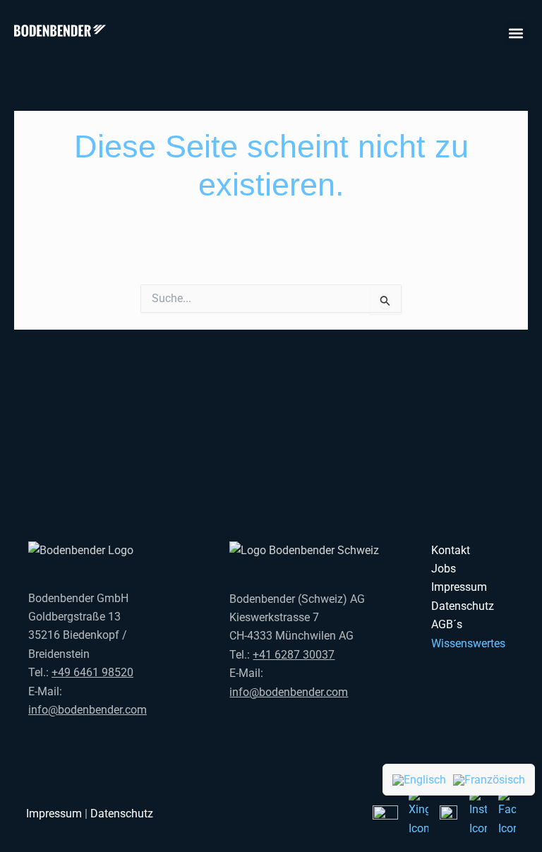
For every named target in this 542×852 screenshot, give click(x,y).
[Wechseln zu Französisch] (489, 779)
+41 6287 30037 (294, 654)
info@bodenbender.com (87, 709)
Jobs (443, 568)
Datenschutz (462, 606)
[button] (516, 32)
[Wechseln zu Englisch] (419, 779)
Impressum (459, 587)
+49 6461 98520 (92, 672)
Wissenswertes (468, 643)
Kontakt (450, 550)
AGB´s (446, 624)
